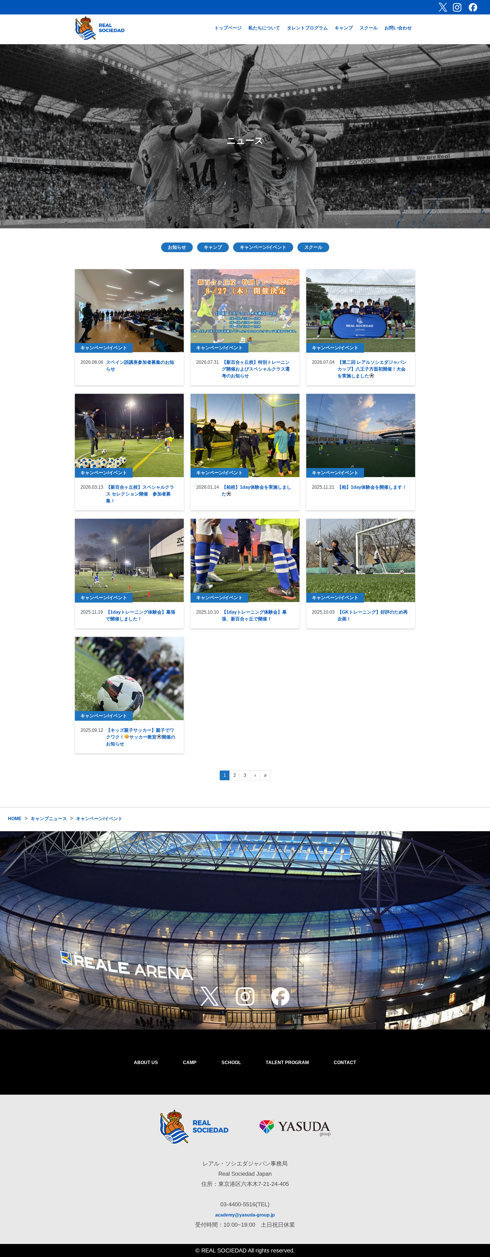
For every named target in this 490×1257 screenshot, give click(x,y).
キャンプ (344, 27)
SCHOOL (231, 1062)
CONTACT (345, 1062)
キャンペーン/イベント (263, 247)
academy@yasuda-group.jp (245, 1215)
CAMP (190, 1062)
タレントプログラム (307, 27)
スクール (369, 27)
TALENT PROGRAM (287, 1062)
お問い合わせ (398, 27)
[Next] (255, 775)
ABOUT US (146, 1062)
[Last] (265, 775)
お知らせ (177, 247)
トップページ (228, 27)
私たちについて (264, 27)
